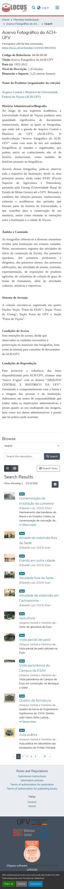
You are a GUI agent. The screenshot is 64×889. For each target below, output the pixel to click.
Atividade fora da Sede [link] (36, 578)
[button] (14, 7)
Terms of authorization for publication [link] (32, 784)
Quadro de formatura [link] (35, 700)
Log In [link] (45, 8)
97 (45, 756)
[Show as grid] (14, 468)
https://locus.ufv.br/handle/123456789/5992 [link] (29, 48)
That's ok (8, 883)
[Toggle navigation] (57, 7)
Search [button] (53, 456)
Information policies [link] (32, 780)
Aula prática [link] (28, 734)
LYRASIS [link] (32, 870)
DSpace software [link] (16, 866)
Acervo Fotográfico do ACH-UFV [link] (23, 24)
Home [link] (5, 20)
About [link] (32, 806)
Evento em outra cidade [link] (37, 560)
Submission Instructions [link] (32, 776)
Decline (21, 883)
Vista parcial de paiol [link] (35, 639)
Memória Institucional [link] (26, 20)
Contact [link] (32, 802)
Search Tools (50, 468)
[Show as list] (7, 468)
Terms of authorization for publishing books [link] (32, 789)
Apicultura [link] (27, 618)
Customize (35, 883)
